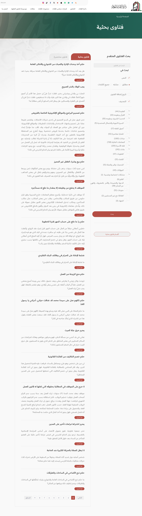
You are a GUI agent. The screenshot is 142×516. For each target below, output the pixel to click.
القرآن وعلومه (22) (117, 115)
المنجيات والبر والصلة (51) (113, 164)
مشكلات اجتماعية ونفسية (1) (113, 174)
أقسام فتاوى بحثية (112, 234)
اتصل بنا (5, 9)
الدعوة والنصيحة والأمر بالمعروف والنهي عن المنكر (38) (106, 184)
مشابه (115, 84)
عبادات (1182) (119, 138)
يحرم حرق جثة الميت (74, 330)
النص (124, 78)
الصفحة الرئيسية (123, 16)
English (3, 3)
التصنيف (122, 101)
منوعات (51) (118, 190)
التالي (80, 498)
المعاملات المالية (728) (116, 142)
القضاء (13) (119, 159)
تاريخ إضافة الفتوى (118, 94)
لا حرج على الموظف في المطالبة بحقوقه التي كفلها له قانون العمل (53, 386)
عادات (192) (120, 149)
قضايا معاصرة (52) (115, 134)
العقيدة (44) (120, 111)
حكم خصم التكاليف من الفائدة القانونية (66, 356)
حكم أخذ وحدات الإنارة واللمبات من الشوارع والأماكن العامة (57, 64)
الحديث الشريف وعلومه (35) (113, 118)
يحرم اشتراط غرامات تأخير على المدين (66, 424)
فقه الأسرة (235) (118, 146)
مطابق (125, 84)
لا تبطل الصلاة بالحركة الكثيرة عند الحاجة (65, 450)
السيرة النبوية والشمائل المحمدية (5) (109, 123)
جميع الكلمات (103, 84)
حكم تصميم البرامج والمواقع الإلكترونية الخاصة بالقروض (57, 113)
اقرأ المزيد (79, 80)
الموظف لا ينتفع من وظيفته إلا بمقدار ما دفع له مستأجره (57, 188)
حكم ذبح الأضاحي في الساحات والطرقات (65, 472)
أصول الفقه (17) (117, 128)
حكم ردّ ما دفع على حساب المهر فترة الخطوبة (63, 221)
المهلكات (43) (118, 170)
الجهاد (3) (119, 201)
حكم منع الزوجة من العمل (72, 274)
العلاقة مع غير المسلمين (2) (112, 195)
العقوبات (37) (118, 154)
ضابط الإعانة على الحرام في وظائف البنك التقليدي (61, 255)
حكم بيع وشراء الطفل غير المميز (69, 161)
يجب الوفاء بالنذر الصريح (73, 86)
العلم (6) (120, 179)
